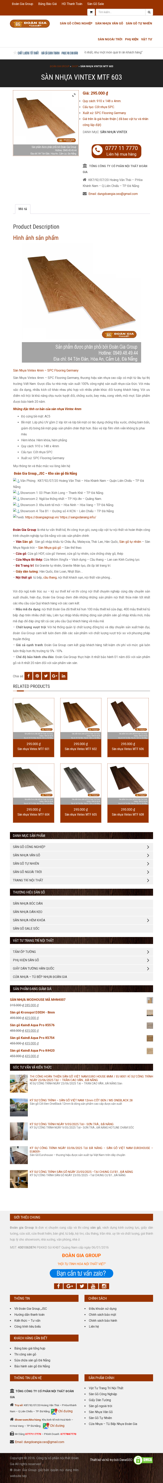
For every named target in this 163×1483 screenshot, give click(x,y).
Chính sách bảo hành (103, 1320)
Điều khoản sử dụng (102, 1309)
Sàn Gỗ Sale (95, 4)
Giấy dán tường (27, 571)
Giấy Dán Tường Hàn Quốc (33, 968)
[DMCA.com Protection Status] (143, 1460)
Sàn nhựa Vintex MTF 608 (128, 814)
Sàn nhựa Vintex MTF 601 (33, 749)
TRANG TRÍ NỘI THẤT (28, 880)
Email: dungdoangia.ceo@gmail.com (113, 194)
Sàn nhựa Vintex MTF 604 (33, 814)
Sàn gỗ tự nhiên (130, 542)
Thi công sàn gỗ (25, 1354)
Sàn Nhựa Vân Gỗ (101, 1412)
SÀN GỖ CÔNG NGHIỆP (29, 847)
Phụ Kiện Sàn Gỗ (26, 960)
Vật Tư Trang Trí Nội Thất (106, 1388)
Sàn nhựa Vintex (113, 132)
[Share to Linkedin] (63, 676)
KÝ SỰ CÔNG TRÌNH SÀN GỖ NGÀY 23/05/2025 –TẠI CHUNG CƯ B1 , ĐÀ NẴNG (81, 1172)
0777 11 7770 (121, 148)
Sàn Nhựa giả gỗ (49, 548)
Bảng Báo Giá (47, 4)
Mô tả (22, 209)
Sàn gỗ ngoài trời (100, 1406)
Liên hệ (94, 1326)
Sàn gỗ (27, 542)
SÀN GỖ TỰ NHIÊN (26, 863)
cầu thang (50, 577)
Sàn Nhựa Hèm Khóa (29, 920)
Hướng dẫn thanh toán (29, 1315)
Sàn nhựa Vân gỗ (109, 23)
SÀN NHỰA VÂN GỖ (26, 855)
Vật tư (146, 39)
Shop (75, 66)
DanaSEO (125, 1460)
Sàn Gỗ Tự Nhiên (139, 23)
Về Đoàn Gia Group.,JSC (30, 1309)
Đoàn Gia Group (22, 4)
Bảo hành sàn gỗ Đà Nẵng (32, 1366)
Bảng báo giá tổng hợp (29, 1348)
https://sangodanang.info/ (78, 517)
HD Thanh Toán (72, 4)
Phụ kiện (131, 39)
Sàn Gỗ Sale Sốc (26, 928)
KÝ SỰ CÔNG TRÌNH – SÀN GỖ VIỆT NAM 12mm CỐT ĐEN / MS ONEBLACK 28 (81, 1100)
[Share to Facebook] (28, 676)
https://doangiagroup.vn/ (42, 517)
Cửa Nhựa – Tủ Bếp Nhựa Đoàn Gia (40, 977)
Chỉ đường (65, 1411)
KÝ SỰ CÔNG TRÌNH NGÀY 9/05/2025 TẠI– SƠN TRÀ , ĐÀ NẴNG (72, 1124)
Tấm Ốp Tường (24, 952)
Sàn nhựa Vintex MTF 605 (81, 814)
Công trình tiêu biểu (27, 1326)
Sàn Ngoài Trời (110, 39)
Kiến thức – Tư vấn (27, 1320)
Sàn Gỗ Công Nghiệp (76, 23)
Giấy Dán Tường (100, 1400)
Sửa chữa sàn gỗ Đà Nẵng (32, 1360)
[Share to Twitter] (46, 676)
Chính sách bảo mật (102, 1315)
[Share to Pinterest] (37, 676)
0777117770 (33, 1434)
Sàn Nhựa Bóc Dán (28, 903)
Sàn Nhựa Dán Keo (27, 912)
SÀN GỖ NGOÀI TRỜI (27, 872)
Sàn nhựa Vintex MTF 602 (81, 749)
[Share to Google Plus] (55, 676)
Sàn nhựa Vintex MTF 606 (128, 749)
